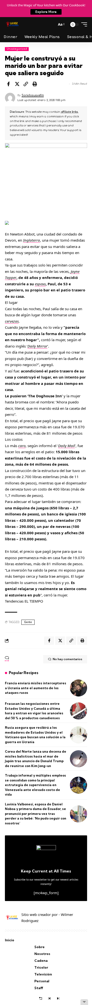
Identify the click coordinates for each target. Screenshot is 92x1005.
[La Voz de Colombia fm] (12, 24)
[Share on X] (17, 84)
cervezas (12, 321)
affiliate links (69, 111)
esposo (40, 283)
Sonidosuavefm (33, 95)
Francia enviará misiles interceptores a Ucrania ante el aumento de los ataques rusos (35, 688)
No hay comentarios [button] (67, 659)
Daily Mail (66, 445)
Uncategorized (17, 49)
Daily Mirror (37, 346)
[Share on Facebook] (8, 84)
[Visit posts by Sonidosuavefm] (10, 98)
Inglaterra (31, 240)
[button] (51, 24)
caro (22, 445)
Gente (28, 622)
